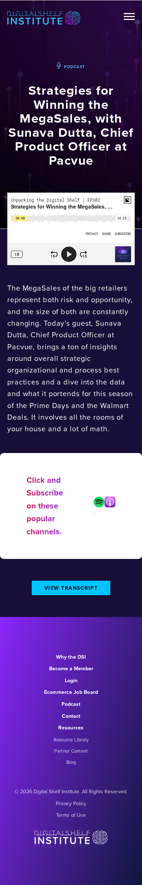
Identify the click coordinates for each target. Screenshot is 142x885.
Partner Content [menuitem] (71, 751)
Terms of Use (71, 815)
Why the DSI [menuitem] (71, 657)
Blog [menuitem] (71, 762)
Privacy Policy (71, 803)
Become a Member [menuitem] (71, 668)
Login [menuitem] (71, 680)
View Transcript (71, 588)
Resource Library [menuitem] (71, 739)
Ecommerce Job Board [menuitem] (71, 692)
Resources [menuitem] (70, 728)
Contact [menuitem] (71, 716)
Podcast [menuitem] (71, 704)
